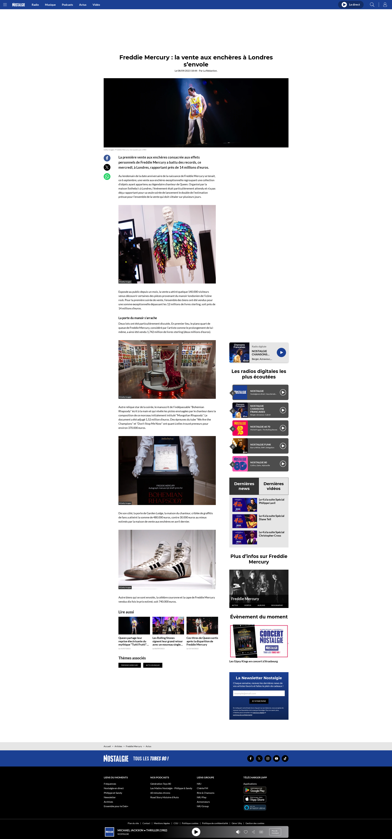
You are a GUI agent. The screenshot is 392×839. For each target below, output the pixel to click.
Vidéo (96, 4)
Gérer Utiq (237, 823)
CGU (176, 823)
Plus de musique (275, 832)
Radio (35, 4)
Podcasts (67, 4)
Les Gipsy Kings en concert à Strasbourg (253, 661)
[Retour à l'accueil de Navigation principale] (18, 5)
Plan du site (133, 823)
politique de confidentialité (242, 715)
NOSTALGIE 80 (258, 462)
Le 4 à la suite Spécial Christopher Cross (271, 533)
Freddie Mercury (245, 598)
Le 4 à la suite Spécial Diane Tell (271, 517)
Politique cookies (190, 823)
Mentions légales (162, 823)
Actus (82, 4)
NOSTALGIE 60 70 (260, 426)
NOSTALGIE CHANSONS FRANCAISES (260, 353)
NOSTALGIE (257, 390)
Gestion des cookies (255, 823)
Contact (146, 823)
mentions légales (258, 712)
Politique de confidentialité (215, 823)
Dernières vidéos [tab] (274, 486)
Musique (50, 4)
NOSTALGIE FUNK (260, 444)
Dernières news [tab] (244, 486)
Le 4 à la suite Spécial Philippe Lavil (271, 501)
